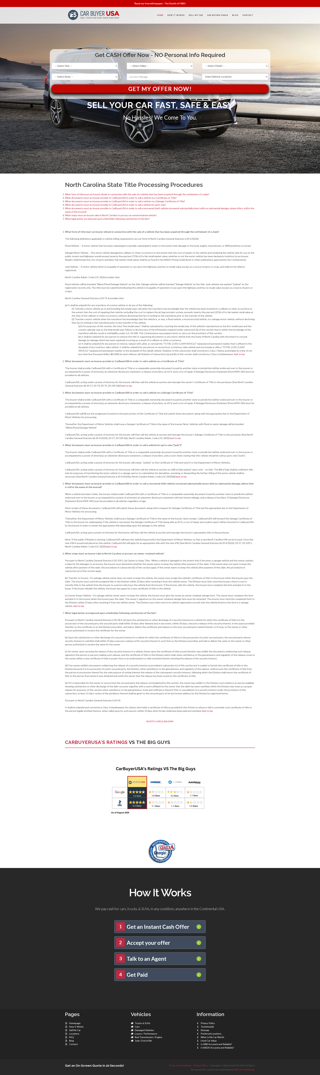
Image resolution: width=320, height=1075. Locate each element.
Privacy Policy (208, 1023)
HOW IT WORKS (176, 15)
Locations (74, 1033)
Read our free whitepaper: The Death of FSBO (160, 3)
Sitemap (205, 1030)
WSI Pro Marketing (244, 1069)
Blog (71, 1040)
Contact (73, 1044)
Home (160, 15)
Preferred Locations (211, 1033)
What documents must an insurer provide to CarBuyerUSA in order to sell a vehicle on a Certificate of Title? (121, 197)
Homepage (74, 1023)
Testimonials (207, 1026)
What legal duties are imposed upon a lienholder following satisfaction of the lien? (107, 218)
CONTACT (247, 15)
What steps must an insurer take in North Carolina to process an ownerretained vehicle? (111, 215)
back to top (239, 354)
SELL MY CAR (196, 15)
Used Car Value (209, 1040)
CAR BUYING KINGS (217, 15)
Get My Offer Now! (160, 88)
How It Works (76, 1026)
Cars (137, 1026)
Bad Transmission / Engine (148, 1037)
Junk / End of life (143, 1040)
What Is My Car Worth (212, 1037)
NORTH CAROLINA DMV (160, 721)
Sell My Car (75, 1030)
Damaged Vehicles (144, 1030)
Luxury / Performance (146, 1033)
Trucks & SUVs (142, 1023)
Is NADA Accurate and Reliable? (217, 1047)
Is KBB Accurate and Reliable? (216, 1044)
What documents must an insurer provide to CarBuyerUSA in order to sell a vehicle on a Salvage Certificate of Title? (125, 201)
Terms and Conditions (180, 1065)
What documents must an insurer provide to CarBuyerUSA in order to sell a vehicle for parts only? (115, 204)
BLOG (235, 15)
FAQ (71, 1037)
